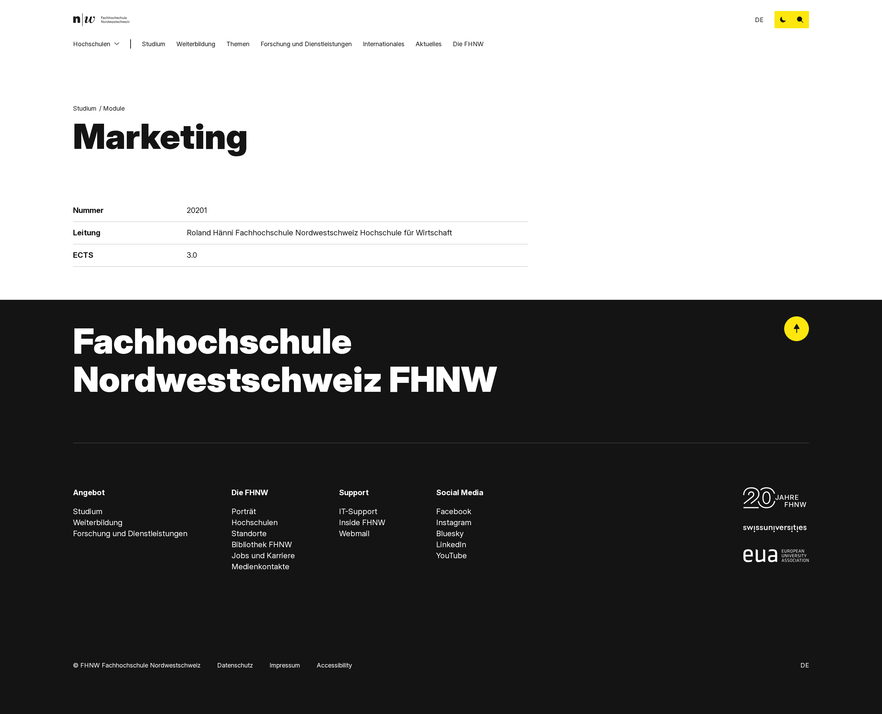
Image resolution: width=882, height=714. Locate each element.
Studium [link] (84, 108)
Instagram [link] (453, 522)
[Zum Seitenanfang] (796, 328)
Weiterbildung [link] (97, 522)
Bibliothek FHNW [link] (262, 544)
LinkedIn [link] (451, 544)
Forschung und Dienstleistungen (306, 44)
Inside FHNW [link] (362, 522)
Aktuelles (429, 44)
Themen (237, 44)
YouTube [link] (451, 555)
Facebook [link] (453, 511)
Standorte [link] (249, 533)
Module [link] (114, 108)
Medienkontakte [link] (260, 566)
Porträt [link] (244, 511)
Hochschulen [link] (255, 522)
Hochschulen (91, 44)
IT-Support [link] (358, 511)
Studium (153, 44)
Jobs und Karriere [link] (263, 555)
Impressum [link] (284, 665)
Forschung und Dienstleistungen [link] (130, 533)
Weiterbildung (195, 44)
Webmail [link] (354, 533)
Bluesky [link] (450, 533)
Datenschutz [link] (235, 665)
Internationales (383, 44)
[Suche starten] (800, 19)
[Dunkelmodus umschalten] (783, 19)
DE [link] (759, 19)
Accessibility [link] (334, 665)
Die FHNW (468, 44)
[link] (101, 19)
